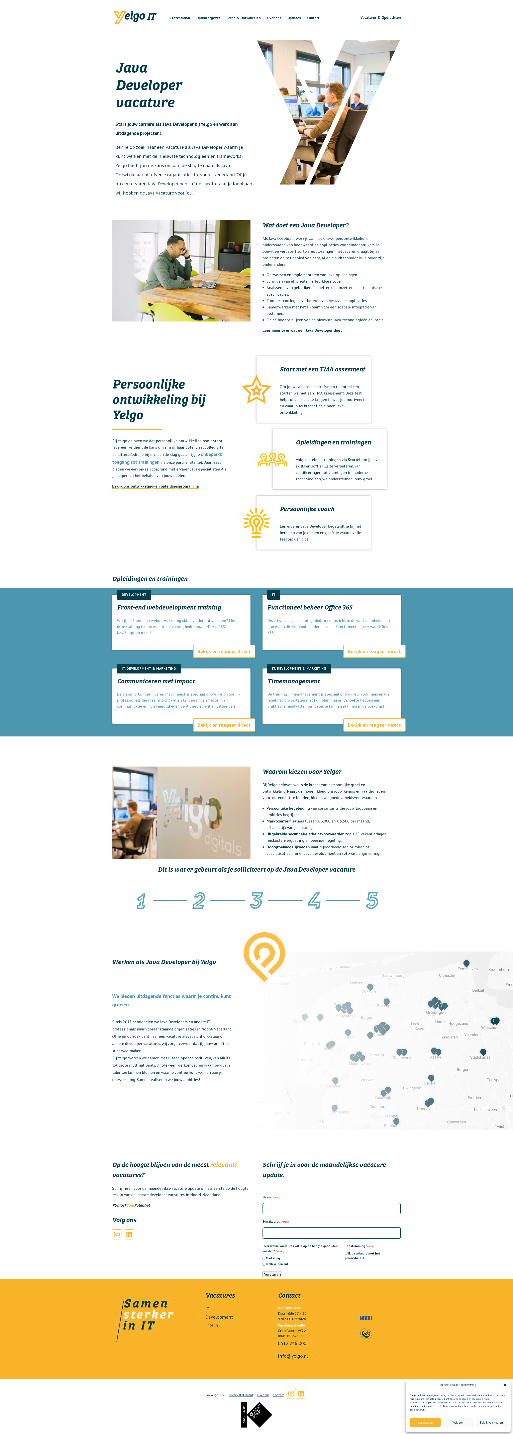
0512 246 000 (292, 1343)
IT (207, 1309)
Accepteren (425, 1422)
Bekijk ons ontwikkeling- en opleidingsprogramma (155, 486)
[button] (505, 1385)
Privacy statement (241, 1395)
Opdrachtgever (208, 17)
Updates (294, 17)
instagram (291, 1394)
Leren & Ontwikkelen (243, 17)
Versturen (272, 1274)
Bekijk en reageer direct (224, 651)
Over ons (274, 17)
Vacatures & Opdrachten (381, 17)
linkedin (301, 1394)
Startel (354, 459)
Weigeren (458, 1422)
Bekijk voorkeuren (491, 1422)
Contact (313, 17)
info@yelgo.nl (293, 1356)
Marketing (273, 1258)
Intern (211, 1325)
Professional (180, 17)
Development (219, 1317)
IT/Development (277, 1264)
